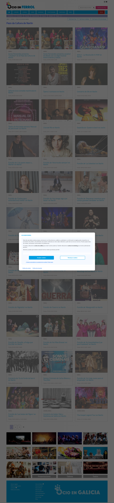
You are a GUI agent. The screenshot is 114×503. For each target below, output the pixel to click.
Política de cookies (26, 268)
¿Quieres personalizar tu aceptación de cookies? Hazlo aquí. (39, 262)
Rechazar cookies (72, 257)
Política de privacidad (37, 268)
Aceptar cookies (41, 257)
